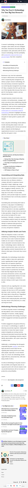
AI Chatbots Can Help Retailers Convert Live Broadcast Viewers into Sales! (18, 460)
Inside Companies (23, 412)
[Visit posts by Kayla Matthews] (2, 391)
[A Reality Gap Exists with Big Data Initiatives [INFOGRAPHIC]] (14, 146)
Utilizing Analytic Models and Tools (11, 68)
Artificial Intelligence (23, 426)
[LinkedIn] (26, 391)
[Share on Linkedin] (17, 485)
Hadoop (22, 410)
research (15, 346)
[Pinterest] (24, 482)
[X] (22, 482)
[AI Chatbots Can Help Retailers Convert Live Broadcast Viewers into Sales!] (5, 460)
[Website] (24, 391)
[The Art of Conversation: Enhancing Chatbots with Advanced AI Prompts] (5, 454)
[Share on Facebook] (7, 485)
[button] (2, 1)
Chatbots (11, 455)
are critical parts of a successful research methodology (12, 110)
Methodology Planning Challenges (11, 70)
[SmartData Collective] (5, 1)
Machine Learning (23, 433)
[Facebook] (20, 482)
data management (20, 379)
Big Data (22, 428)
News (22, 415)
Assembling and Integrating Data (10, 65)
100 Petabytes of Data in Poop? (11, 170)
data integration (11, 379)
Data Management (23, 430)
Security (23, 417)
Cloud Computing (23, 408)
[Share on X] (10, 485)
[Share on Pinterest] (14, 485)
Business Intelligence (23, 405)
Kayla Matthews (8, 19)
